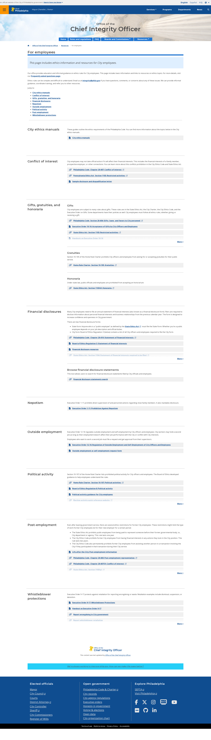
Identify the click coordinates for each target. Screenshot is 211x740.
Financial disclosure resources (85, 349)
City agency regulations (96, 698)
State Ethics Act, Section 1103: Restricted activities (96, 232)
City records (90, 694)
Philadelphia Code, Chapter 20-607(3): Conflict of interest (98, 564)
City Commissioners (41, 714)
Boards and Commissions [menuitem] (117, 39)
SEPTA (138, 689)
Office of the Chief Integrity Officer (45, 46)
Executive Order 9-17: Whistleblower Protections (93, 602)
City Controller (38, 706)
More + (180, 242)
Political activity (39, 109)
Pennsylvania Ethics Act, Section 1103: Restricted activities (99, 175)
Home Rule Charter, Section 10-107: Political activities (97, 482)
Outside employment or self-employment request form (97, 451)
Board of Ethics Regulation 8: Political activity (92, 488)
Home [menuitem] (63, 39)
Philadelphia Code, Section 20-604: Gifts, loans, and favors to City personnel (107, 220)
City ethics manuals (41, 92)
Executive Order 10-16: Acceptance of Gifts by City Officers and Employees (104, 226)
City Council (36, 693)
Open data (89, 714)
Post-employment (40, 112)
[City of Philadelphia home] (20, 9)
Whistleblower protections (44, 115)
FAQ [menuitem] (97, 39)
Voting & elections (93, 710)
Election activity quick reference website (91, 500)
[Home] (28, 46)
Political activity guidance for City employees (92, 494)
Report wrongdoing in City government (90, 614)
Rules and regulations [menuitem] (80, 39)
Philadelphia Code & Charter (99, 689)
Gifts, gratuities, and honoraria (46, 98)
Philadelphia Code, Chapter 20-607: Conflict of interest (97, 169)
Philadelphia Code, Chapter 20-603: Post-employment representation (104, 558)
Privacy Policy (112, 726)
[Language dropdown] (207, 2)
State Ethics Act (132, 326)
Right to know (99, 726)
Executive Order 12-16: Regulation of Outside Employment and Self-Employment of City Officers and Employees (121, 445)
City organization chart (96, 718)
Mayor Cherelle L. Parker (42, 9)
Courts (34, 698)
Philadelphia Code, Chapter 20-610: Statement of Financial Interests (103, 337)
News (199, 10)
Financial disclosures (41, 101)
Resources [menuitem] (142, 39)
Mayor (33, 689)
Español (193, 3)
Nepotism (36, 104)
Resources (65, 46)
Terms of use (86, 726)
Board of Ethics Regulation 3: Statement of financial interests (99, 343)
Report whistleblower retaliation (88, 620)
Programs (167, 10)
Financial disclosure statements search (90, 379)
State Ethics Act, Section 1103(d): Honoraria (92, 288)
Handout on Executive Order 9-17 (86, 608)
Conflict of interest (40, 95)
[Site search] (208, 9)
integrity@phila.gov (91, 80)
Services (151, 10)
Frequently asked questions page (45, 76)
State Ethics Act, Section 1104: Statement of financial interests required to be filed (110, 355)
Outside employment (41, 106)
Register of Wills (39, 719)
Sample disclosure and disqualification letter (92, 181)
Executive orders (92, 702)
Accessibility (125, 726)
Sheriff (33, 710)
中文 (201, 3)
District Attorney (39, 702)
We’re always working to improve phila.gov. (105, 666)
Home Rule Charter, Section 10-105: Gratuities (93, 265)
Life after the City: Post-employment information (94, 552)
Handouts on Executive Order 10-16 (87, 238)
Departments (184, 10)
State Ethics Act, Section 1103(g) (87, 569)
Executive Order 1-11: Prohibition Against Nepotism (95, 408)
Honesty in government (96, 706)
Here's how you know (52, 2)
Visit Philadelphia (145, 693)
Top (205, 701)
